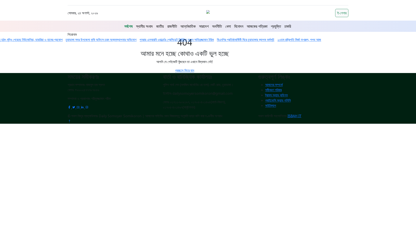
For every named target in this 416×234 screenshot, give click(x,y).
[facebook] (70, 107)
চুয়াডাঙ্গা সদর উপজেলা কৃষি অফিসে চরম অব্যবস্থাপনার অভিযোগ (97, 39)
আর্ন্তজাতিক (188, 26)
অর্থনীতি (217, 26)
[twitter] (74, 107)
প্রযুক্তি (276, 26)
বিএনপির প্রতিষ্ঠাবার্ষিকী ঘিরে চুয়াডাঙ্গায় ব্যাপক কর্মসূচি (241, 39)
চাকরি (287, 26)
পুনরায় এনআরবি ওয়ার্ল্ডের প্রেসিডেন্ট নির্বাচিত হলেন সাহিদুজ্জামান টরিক (173, 39)
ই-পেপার (341, 13)
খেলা (228, 26)
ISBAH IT (294, 116)
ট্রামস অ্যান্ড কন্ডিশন (276, 95)
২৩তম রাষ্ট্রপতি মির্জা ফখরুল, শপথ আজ (295, 39)
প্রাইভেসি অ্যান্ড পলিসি (278, 100)
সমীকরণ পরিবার (273, 90)
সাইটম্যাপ (270, 105)
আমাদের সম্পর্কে (274, 84)
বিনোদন (238, 26)
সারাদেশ (204, 26)
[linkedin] (83, 107)
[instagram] (86, 107)
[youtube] (78, 107)
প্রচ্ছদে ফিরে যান (184, 70)
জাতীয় (160, 26)
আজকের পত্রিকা (257, 26)
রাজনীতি (172, 26)
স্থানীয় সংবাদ (144, 26)
